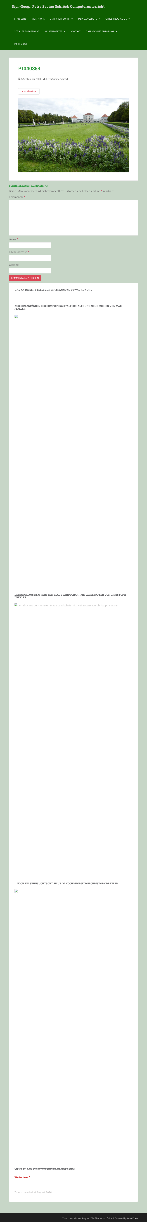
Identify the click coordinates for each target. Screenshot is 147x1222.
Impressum (20, 43)
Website (14, 264)
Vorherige (29, 91)
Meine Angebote (87, 18)
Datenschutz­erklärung (100, 31)
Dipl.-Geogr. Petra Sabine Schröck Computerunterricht (58, 6)
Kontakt (75, 31)
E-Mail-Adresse (19, 252)
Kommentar (17, 197)
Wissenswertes (53, 31)
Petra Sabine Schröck (57, 79)
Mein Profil (38, 18)
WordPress (132, 1218)
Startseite (20, 18)
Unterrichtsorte (60, 18)
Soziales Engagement (26, 31)
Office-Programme (116, 18)
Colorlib (110, 1218)
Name (13, 239)
